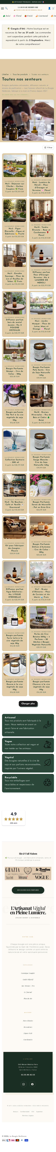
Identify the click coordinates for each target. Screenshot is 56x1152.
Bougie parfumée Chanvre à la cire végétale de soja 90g (41, 686)
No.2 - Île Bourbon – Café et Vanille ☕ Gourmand (15, 504)
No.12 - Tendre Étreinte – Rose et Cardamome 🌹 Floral (41, 231)
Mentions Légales (28, 1115)
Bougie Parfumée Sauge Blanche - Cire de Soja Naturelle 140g (41, 461)
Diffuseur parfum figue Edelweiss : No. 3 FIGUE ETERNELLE (14, 593)
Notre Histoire (28, 1021)
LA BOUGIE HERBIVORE (28, 7)
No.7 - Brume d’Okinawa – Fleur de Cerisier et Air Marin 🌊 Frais (41, 593)
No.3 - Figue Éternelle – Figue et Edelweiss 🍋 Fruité (15, 231)
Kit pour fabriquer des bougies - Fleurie (14, 548)
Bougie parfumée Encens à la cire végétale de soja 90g (14, 686)
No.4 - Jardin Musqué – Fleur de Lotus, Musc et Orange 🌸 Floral (41, 325)
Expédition (39, 1111)
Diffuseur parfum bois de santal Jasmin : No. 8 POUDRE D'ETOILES (14, 325)
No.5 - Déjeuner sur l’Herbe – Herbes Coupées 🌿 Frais (14, 186)
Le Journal (28, 992)
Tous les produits (20, 74)
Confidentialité (24, 1111)
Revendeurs (28, 1027)
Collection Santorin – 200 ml (14, 461)
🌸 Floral (17, 16)
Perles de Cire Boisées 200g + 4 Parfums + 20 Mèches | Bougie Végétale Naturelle (41, 639)
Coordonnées (28, 1040)
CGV (33, 1111)
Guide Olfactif (28, 979)
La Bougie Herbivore (18, 1136)
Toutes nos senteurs (40, 74)
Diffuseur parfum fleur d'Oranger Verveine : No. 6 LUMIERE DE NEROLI (41, 277)
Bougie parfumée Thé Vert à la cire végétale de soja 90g (15, 416)
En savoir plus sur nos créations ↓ (15, 94)
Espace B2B (28, 1033)
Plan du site (28, 998)
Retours (15, 1111)
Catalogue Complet (28, 973)
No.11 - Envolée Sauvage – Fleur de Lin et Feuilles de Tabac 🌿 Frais (14, 277)
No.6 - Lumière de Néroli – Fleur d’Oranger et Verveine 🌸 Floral (41, 186)
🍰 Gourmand (41, 16)
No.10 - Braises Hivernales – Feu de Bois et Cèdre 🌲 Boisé (41, 416)
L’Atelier (5, 74)
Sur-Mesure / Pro (28, 986)
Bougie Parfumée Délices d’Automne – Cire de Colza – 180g (41, 548)
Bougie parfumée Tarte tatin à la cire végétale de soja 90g (14, 639)
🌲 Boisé (6, 16)
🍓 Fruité (28, 16)
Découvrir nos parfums (28, 890)
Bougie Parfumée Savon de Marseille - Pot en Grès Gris (41, 504)
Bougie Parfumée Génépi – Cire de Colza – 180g (14, 371)
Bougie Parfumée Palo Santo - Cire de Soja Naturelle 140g (41, 371)
